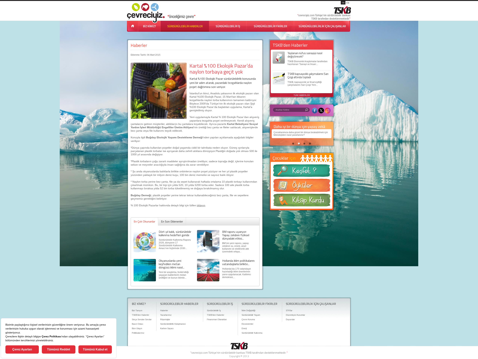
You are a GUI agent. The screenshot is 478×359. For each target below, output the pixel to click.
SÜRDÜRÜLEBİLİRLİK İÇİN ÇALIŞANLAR (322, 26)
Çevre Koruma (248, 319)
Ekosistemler (247, 324)
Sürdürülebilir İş (214, 310)
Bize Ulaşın (137, 328)
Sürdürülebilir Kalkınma (252, 333)
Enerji (244, 328)
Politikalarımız (138, 333)
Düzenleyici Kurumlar (295, 315)
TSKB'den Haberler (140, 315)
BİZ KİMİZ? (149, 26)
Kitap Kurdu (301, 201)
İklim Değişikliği (248, 310)
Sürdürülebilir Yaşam (251, 315)
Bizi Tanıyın (137, 310)
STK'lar (289, 310)
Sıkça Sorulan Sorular (142, 319)
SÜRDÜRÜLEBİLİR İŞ (228, 26)
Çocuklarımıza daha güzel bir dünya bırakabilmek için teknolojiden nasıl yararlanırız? (301, 133)
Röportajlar (165, 319)
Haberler (139, 45)
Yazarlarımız (166, 315)
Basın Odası (137, 324)
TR (343, 2)
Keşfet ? (301, 171)
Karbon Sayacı (167, 328)
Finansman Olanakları (217, 319)
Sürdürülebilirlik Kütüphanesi (173, 324)
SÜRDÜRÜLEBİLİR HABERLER (185, 26)
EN (347, 2)
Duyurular (290, 319)
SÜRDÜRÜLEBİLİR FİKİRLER (270, 26)
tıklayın (201, 205)
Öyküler (301, 186)
